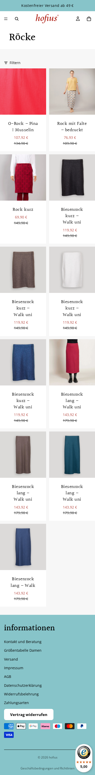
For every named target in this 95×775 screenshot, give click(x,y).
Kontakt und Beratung (23, 641)
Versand (11, 659)
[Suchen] (16, 18)
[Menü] (6, 19)
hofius (53, 757)
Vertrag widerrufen (28, 714)
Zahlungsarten (16, 703)
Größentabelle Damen (23, 650)
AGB (7, 676)
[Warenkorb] (88, 18)
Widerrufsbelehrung (21, 694)
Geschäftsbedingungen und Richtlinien (47, 768)
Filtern (15, 62)
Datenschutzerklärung (23, 685)
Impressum (13, 667)
